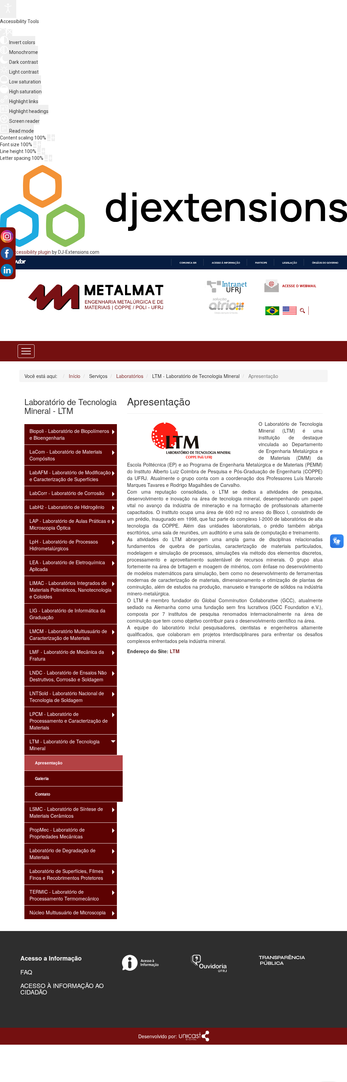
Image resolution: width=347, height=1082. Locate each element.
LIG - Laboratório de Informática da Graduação (67, 614)
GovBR (17, 262)
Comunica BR (188, 262)
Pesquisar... (257, 327)
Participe (261, 262)
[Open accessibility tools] (8, 9)
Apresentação (48, 763)
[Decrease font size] (35, 144)
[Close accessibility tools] (9, 32)
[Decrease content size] (48, 137)
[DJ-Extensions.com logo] (173, 245)
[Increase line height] (43, 151)
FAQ (26, 971)
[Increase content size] (53, 137)
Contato (42, 794)
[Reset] (3, 32)
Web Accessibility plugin (25, 252)
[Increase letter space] (50, 158)
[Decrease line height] (39, 151)
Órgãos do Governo (325, 262)
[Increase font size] (39, 144)
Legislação (289, 262)
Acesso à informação (226, 262)
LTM (175, 651)
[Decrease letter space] (46, 158)
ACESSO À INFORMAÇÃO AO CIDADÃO (62, 988)
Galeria (42, 778)
